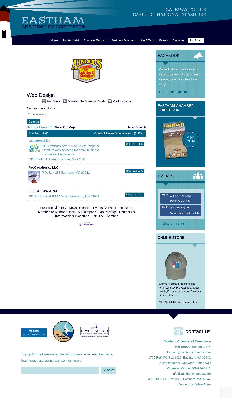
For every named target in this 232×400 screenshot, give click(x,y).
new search (137, 127)
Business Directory (123, 40)
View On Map (65, 127)
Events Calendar (104, 208)
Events (163, 40)
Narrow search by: (40, 108)
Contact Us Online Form (194, 384)
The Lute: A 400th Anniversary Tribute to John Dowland (185, 209)
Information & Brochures (72, 216)
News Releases (80, 208)
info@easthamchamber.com (192, 373)
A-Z (45, 133)
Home (54, 40)
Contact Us (127, 212)
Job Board (196, 40)
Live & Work (147, 40)
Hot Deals (54, 101)
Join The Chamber (105, 216)
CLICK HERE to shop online (178, 302)
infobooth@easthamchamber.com (188, 352)
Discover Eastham (95, 40)
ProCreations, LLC (43, 167)
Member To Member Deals (86, 101)
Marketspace (122, 101)
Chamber (178, 40)
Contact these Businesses (112, 133)
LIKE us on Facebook (174, 92)
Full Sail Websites (42, 191)
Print (141, 133)
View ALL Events (174, 223)
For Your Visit (71, 40)
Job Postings (108, 212)
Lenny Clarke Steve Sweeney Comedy (181, 194)
